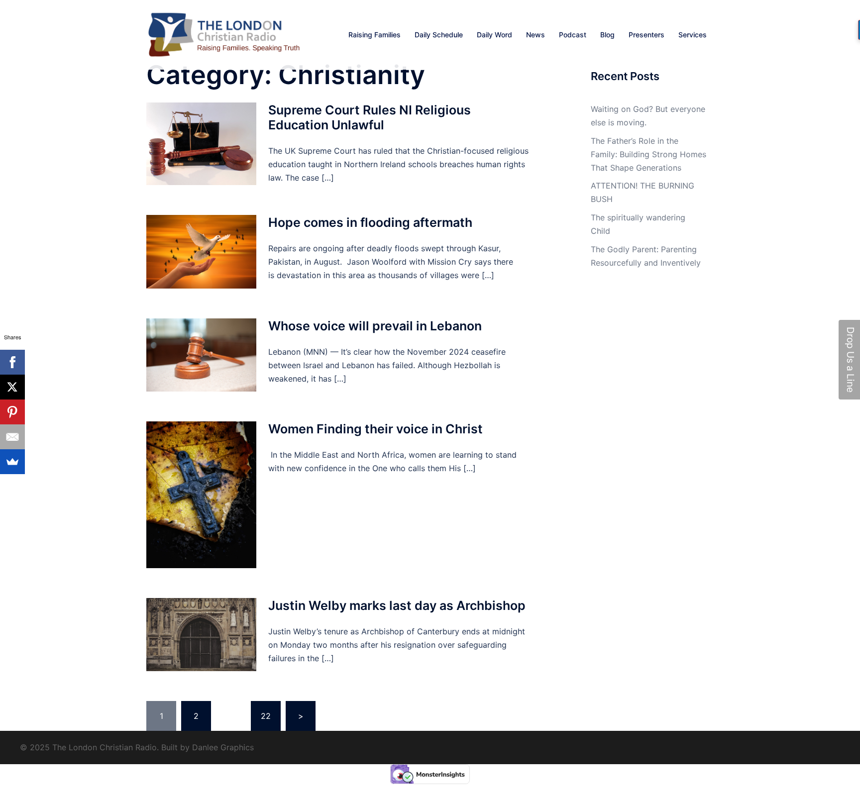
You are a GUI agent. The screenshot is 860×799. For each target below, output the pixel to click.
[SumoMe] (12, 461)
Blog (607, 34)
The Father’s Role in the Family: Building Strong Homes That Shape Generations (648, 154)
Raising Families (374, 34)
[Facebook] (12, 362)
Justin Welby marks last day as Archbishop (397, 605)
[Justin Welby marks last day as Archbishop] (201, 634)
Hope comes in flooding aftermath (370, 222)
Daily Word (494, 34)
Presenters (646, 34)
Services (692, 34)
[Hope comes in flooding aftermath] (201, 251)
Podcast (572, 34)
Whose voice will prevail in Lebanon (375, 325)
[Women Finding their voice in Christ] (201, 494)
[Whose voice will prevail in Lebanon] (201, 355)
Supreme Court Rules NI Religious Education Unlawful (369, 117)
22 (266, 716)
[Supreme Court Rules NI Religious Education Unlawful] (201, 143)
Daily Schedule (439, 34)
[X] (12, 387)
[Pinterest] (12, 412)
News (535, 34)
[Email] (12, 436)
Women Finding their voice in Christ (375, 428)
